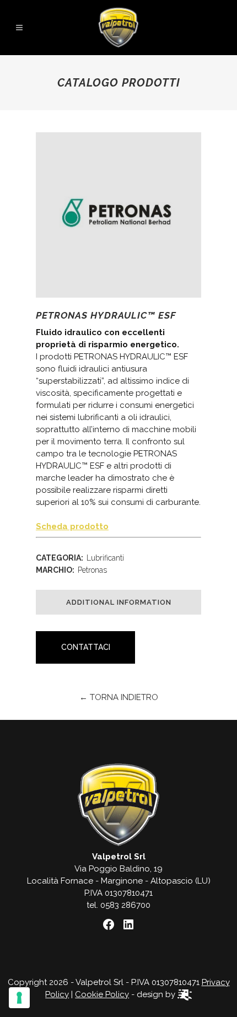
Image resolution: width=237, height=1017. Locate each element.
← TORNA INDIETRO (118, 697)
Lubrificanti (105, 557)
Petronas (92, 570)
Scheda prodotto (72, 526)
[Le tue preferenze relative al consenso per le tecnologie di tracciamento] (19, 997)
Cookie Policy (102, 994)
